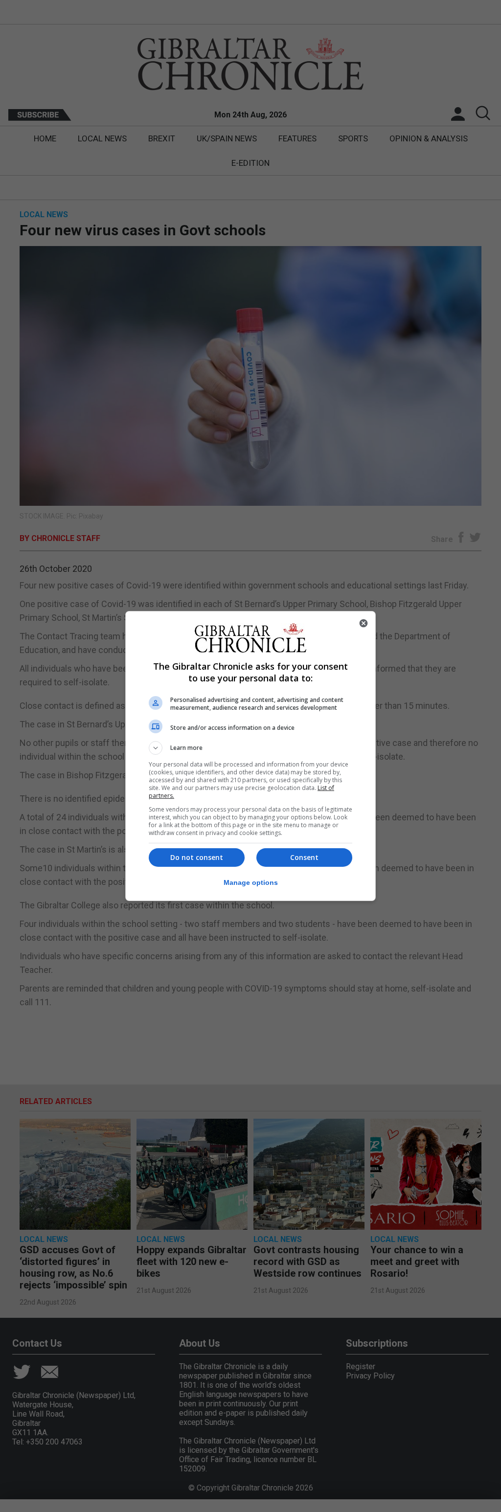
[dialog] (250, 756)
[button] (250, 748)
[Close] (363, 623)
